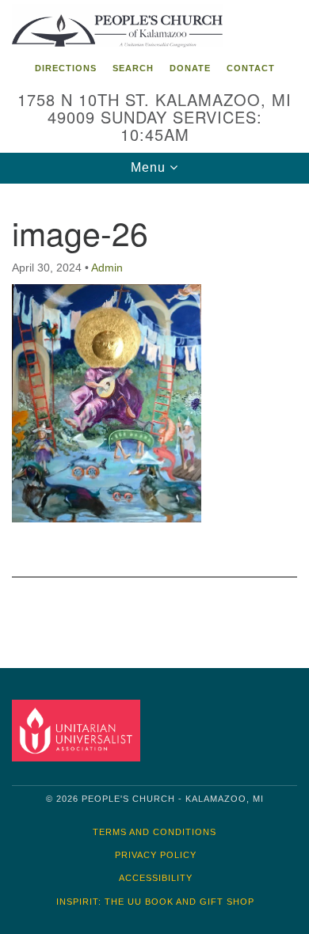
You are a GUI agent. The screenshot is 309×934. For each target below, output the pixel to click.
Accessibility (156, 878)
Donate (190, 68)
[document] (154, 414)
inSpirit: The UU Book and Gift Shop (155, 901)
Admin (107, 267)
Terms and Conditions (154, 832)
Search (133, 68)
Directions (66, 68)
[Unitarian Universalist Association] (79, 730)
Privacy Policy (155, 855)
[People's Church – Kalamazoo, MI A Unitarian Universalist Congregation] (154, 27)
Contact (251, 68)
